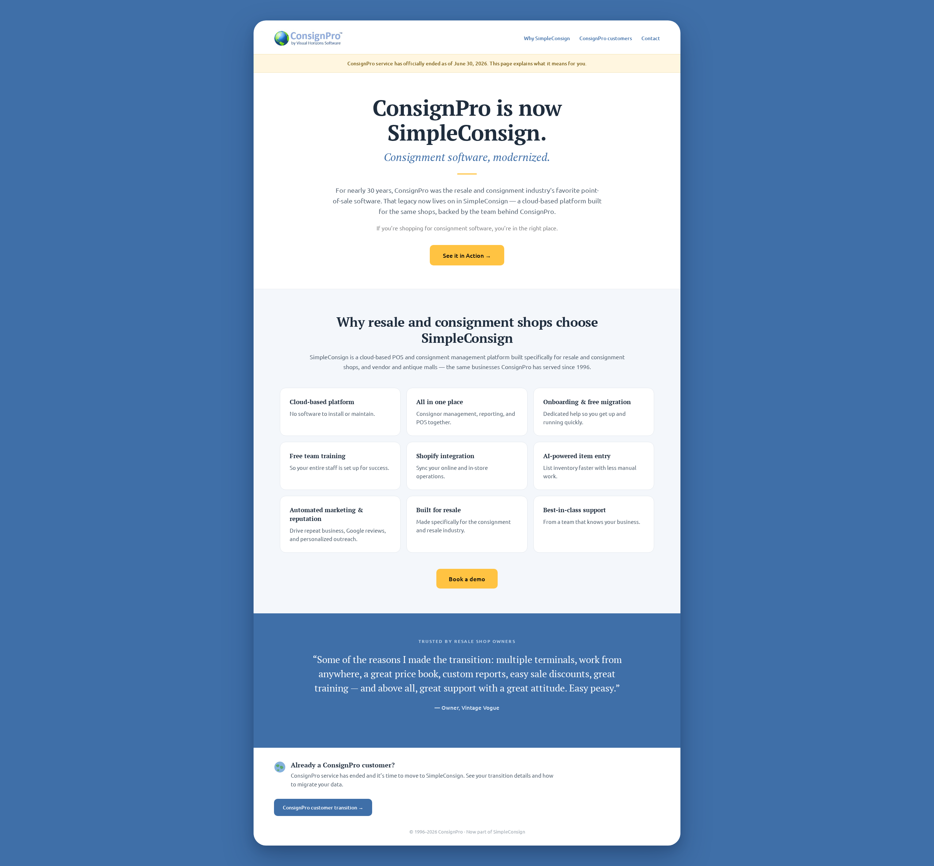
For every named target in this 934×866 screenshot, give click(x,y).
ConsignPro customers (605, 38)
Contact (650, 38)
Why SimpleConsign (547, 38)
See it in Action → (467, 255)
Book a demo (467, 579)
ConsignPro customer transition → (323, 807)
